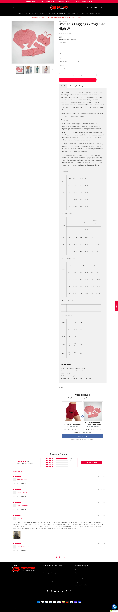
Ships (60, 58)
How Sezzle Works (81, 585)
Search (77, 570)
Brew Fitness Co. (20, 608)
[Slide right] (52, 70)
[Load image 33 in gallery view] (46, 70)
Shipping (61, 39)
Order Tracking (80, 579)
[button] (13, 7)
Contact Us (79, 576)
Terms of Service (48, 582)
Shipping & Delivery (49, 573)
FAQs (77, 582)
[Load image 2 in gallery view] (28, 70)
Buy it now (77, 80)
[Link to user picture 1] (17, 535)
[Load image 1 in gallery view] (20, 70)
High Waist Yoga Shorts (72, 424)
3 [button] (59, 557)
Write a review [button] (91, 462)
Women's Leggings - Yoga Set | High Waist (92, 423)
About (45, 570)
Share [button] (62, 387)
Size (60, 50)
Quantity (61, 65)
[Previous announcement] (12, 1)
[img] (17, 476)
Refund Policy (47, 579)
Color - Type (62, 43)
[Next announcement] (106, 1)
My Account (79, 573)
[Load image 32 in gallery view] (37, 70)
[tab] (63, 86)
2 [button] (56, 557)
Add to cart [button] (82, 436)
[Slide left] (13, 70)
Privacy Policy (47, 576)
